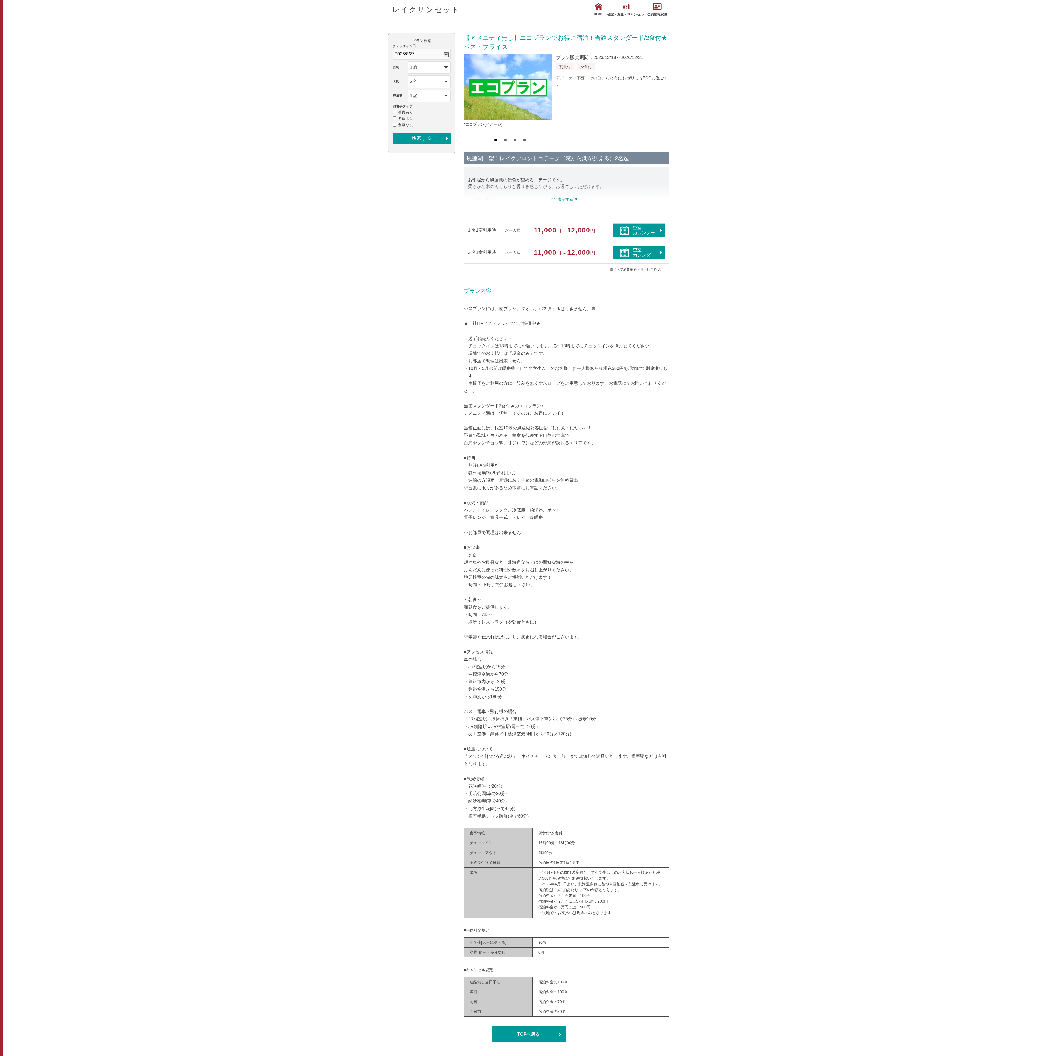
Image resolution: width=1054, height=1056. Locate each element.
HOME (599, 14)
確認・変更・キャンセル (625, 14)
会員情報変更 (657, 14)
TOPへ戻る (528, 1034)
